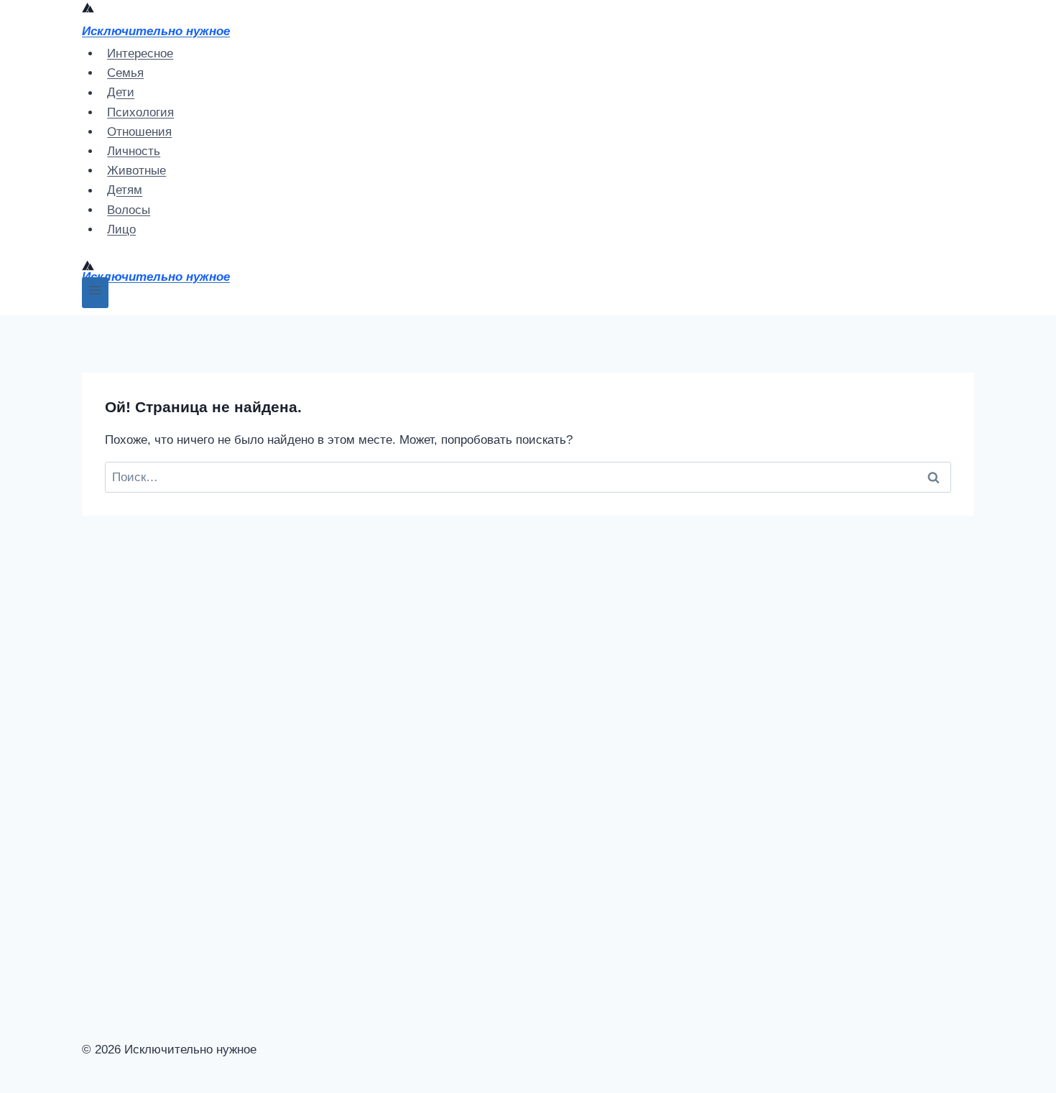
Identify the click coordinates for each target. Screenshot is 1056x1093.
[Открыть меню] (95, 292)
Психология (140, 112)
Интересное (140, 53)
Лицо (121, 229)
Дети (120, 93)
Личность (133, 151)
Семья (125, 73)
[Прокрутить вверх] (116, 964)
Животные (136, 170)
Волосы (128, 210)
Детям (124, 190)
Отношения (139, 132)
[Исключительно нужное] (88, 10)
